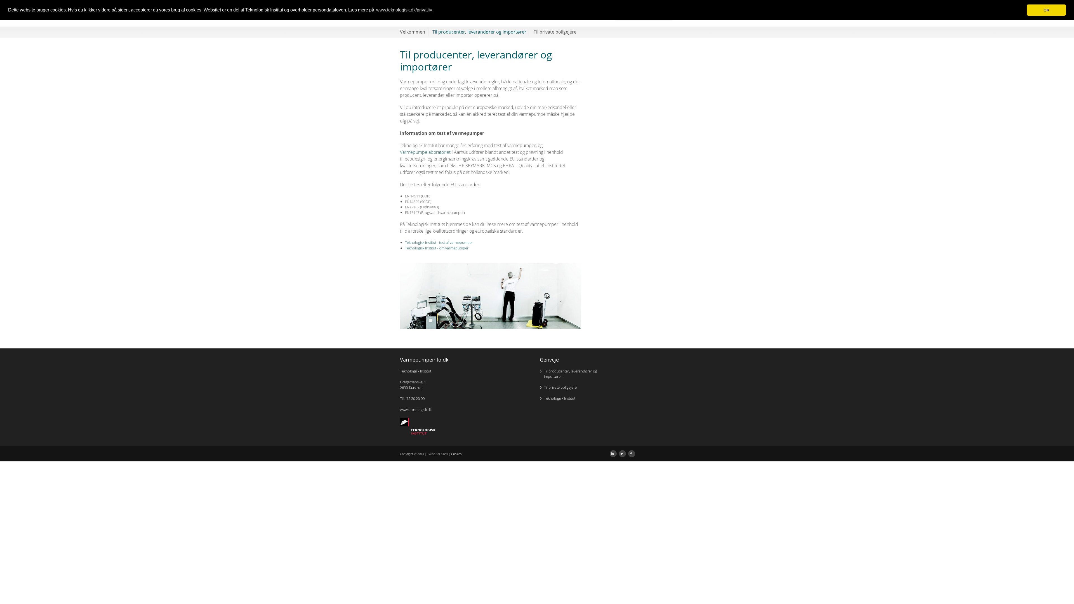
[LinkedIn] (613, 453)
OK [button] (1046, 10)
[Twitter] (622, 453)
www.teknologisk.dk (416, 409)
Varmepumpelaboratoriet (425, 152)
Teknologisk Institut (559, 398)
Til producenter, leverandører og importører (479, 32)
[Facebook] (631, 453)
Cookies (456, 454)
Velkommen (412, 32)
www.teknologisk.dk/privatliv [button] (404, 10)
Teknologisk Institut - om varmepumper (436, 248)
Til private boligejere (555, 32)
